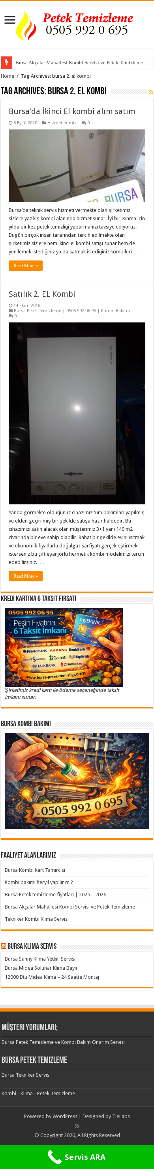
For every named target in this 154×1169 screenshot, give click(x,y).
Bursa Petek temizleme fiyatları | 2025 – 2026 (55, 894)
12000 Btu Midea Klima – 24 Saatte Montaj (52, 977)
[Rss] (77, 1126)
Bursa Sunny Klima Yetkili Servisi (40, 959)
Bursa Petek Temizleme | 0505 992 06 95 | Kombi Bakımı (72, 310)
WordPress (65, 1116)
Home (7, 76)
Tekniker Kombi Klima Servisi (37, 919)
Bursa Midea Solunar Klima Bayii (41, 968)
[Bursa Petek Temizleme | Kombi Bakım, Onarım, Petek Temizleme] (77, 23)
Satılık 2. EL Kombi (42, 294)
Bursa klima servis (32, 947)
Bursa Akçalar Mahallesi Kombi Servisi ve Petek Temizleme (79, 63)
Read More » (25, 265)
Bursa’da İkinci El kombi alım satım (72, 111)
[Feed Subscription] (151, 92)
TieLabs (121, 1116)
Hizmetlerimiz (62, 123)
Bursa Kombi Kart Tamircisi (35, 870)
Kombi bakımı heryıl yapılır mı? (39, 882)
